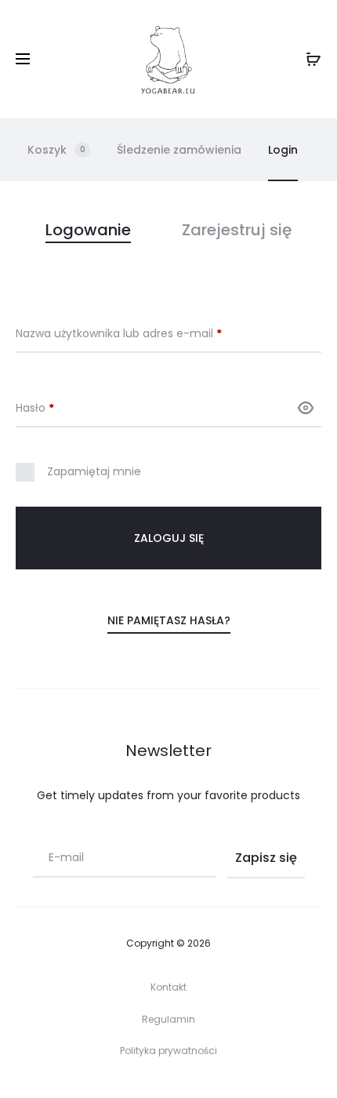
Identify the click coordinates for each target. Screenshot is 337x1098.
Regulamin (168, 1019)
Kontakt (168, 987)
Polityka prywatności (168, 1050)
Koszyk (56, 150)
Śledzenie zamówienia (179, 150)
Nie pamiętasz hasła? (168, 620)
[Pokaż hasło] (305, 407)
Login (283, 150)
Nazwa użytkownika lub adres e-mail (150, 333)
